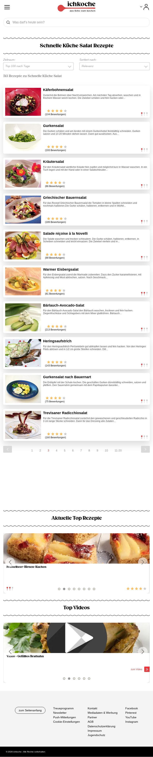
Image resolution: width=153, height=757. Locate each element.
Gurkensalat (53, 126)
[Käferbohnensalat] (23, 102)
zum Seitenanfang (30, 710)
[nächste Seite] (145, 449)
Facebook (131, 708)
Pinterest (130, 712)
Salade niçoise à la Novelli (65, 234)
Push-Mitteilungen (64, 717)
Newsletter (60, 712)
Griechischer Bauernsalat (64, 198)
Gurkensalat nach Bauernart (67, 377)
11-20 (118, 450)
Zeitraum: (9, 59)
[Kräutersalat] (23, 174)
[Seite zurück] (7, 449)
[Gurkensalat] (23, 138)
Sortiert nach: (87, 59)
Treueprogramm (63, 708)
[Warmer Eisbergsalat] (23, 281)
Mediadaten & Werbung (103, 712)
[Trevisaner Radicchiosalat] (23, 425)
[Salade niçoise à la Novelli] (23, 245)
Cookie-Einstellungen (66, 721)
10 (106, 450)
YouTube (130, 717)
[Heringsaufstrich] (23, 353)
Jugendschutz (96, 735)
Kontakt (92, 708)
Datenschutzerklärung (101, 726)
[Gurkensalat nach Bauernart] (23, 389)
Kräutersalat (53, 162)
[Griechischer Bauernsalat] (23, 210)
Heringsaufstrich (57, 341)
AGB (90, 721)
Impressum (95, 730)
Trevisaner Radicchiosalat (65, 413)
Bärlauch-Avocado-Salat (63, 305)
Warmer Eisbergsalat (60, 269)
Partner (92, 717)
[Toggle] (144, 7)
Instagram (131, 721)
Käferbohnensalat (58, 90)
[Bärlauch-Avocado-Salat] (23, 317)
